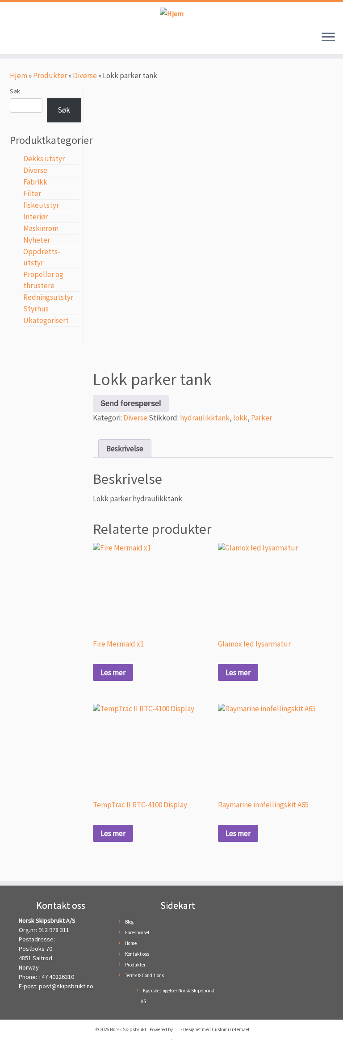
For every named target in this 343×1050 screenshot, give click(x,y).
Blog (129, 922)
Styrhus (36, 309)
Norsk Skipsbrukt (128, 1029)
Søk (15, 91)
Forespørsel (137, 932)
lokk (240, 418)
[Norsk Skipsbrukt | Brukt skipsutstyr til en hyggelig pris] (171, 13)
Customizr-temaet (231, 1029)
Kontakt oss (137, 954)
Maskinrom (41, 228)
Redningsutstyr (48, 297)
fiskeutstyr (41, 205)
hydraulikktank (205, 418)
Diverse (85, 75)
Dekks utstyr (44, 159)
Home (131, 943)
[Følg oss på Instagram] (30, 39)
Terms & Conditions (144, 975)
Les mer (112, 672)
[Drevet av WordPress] (177, 1028)
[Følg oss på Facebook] (17, 39)
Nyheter (36, 240)
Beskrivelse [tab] (124, 449)
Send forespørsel (130, 403)
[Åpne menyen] (328, 38)
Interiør (35, 217)
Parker (261, 418)
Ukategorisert (46, 320)
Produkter (50, 75)
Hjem (18, 75)
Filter (32, 193)
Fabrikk (35, 182)
